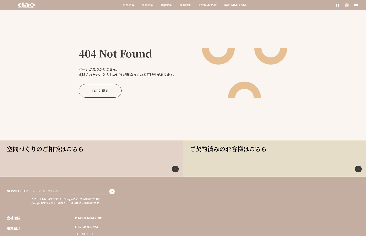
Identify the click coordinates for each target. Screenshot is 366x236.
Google (68, 199)
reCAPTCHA (54, 199)
